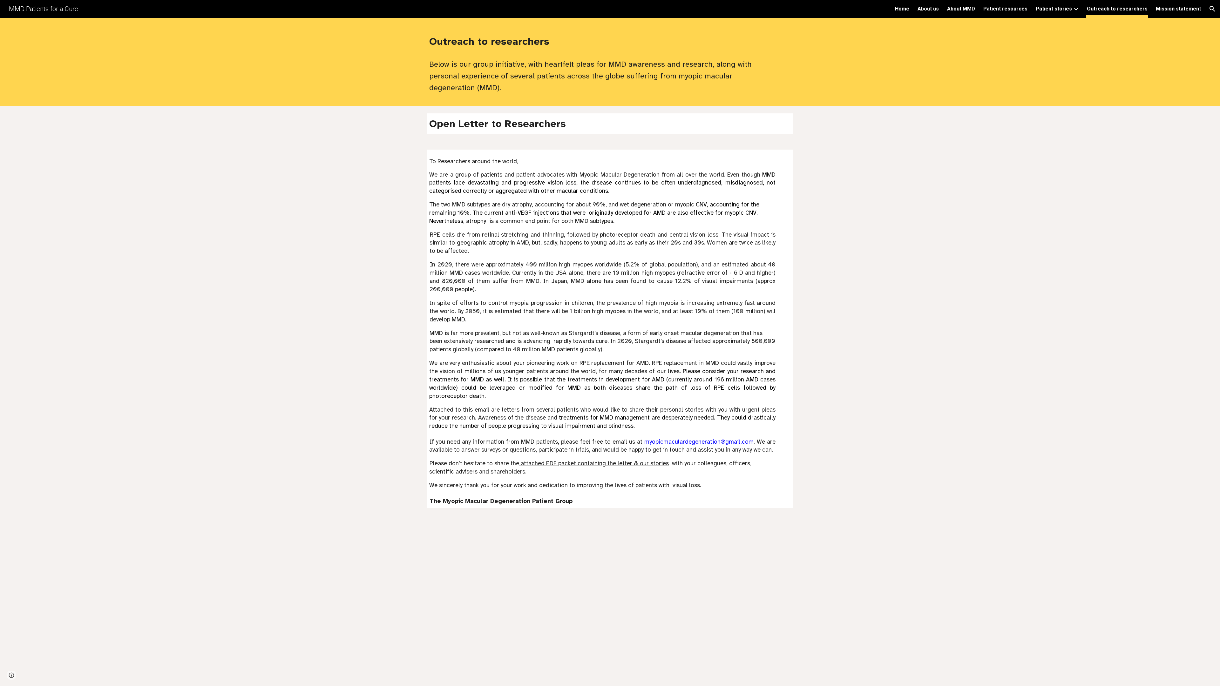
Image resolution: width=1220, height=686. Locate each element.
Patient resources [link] (1005, 9)
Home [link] (902, 9)
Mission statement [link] (1178, 9)
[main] (594, 39)
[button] (1212, 9)
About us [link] (928, 9)
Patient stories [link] (1054, 9)
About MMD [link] (961, 9)
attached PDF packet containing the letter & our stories (594, 463)
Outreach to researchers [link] (1117, 9)
